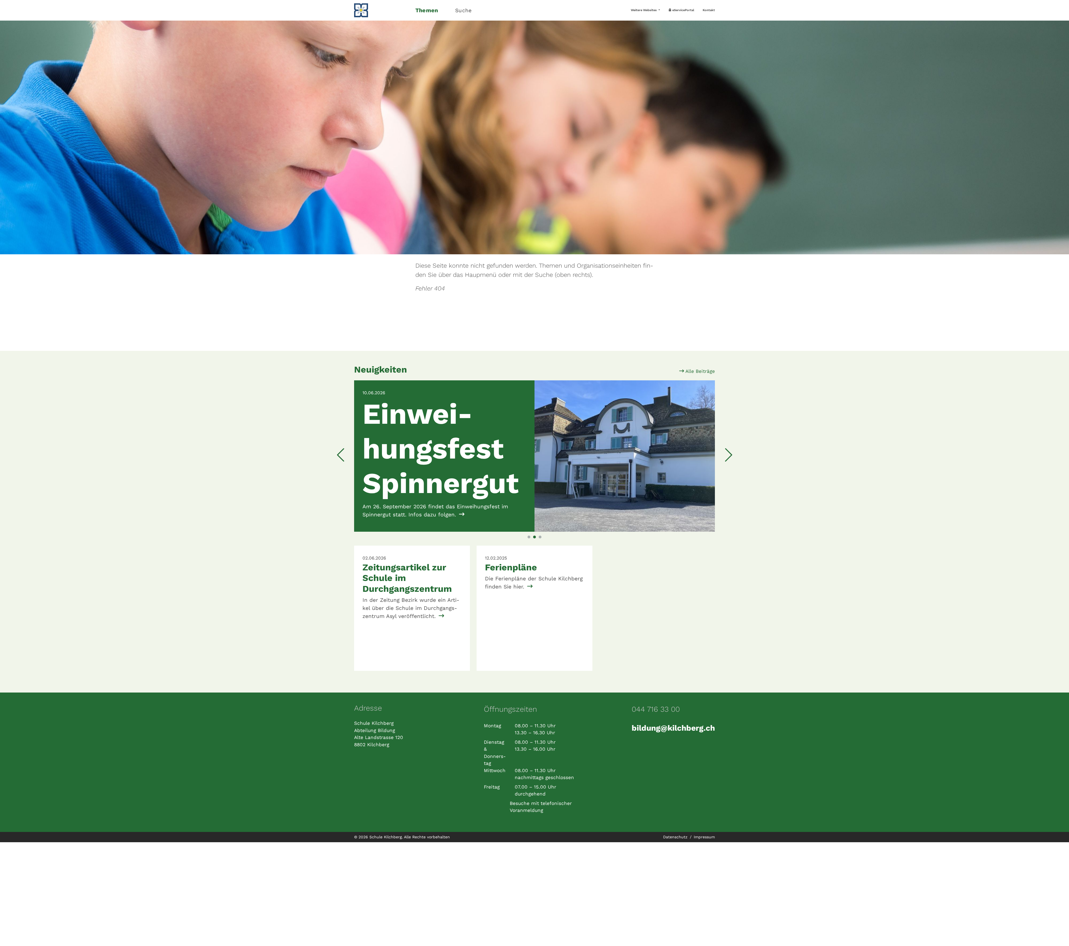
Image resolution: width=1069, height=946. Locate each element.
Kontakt (709, 10)
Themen (426, 10)
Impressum (704, 844)
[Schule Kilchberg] (381, 10)
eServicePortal (682, 10)
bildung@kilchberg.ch (673, 735)
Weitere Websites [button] (644, 10)
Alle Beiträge (699, 371)
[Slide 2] (534, 545)
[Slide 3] (540, 545)
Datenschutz (676, 844)
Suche (463, 10)
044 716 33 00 (656, 717)
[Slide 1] (529, 545)
